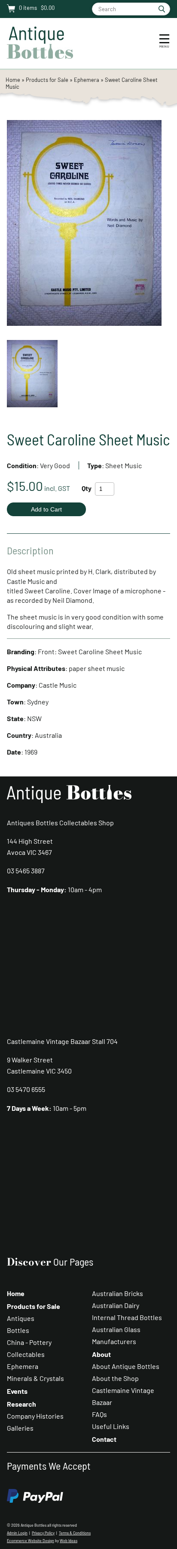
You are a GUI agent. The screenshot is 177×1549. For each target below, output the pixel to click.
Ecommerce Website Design (30, 1540)
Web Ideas (68, 1540)
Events (17, 1391)
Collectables (26, 1354)
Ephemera (86, 79)
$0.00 (47, 7)
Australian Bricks (117, 1293)
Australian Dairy (115, 1305)
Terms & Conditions (75, 1533)
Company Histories (35, 1416)
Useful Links (110, 1426)
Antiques (20, 1318)
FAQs (99, 1414)
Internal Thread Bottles (127, 1317)
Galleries (20, 1428)
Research (21, 1404)
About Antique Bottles (125, 1366)
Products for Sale (47, 79)
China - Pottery (29, 1342)
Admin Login (17, 1533)
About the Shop (115, 1378)
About (101, 1354)
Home (13, 79)
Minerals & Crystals (35, 1378)
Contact (104, 1439)
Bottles (18, 1330)
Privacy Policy (43, 1533)
